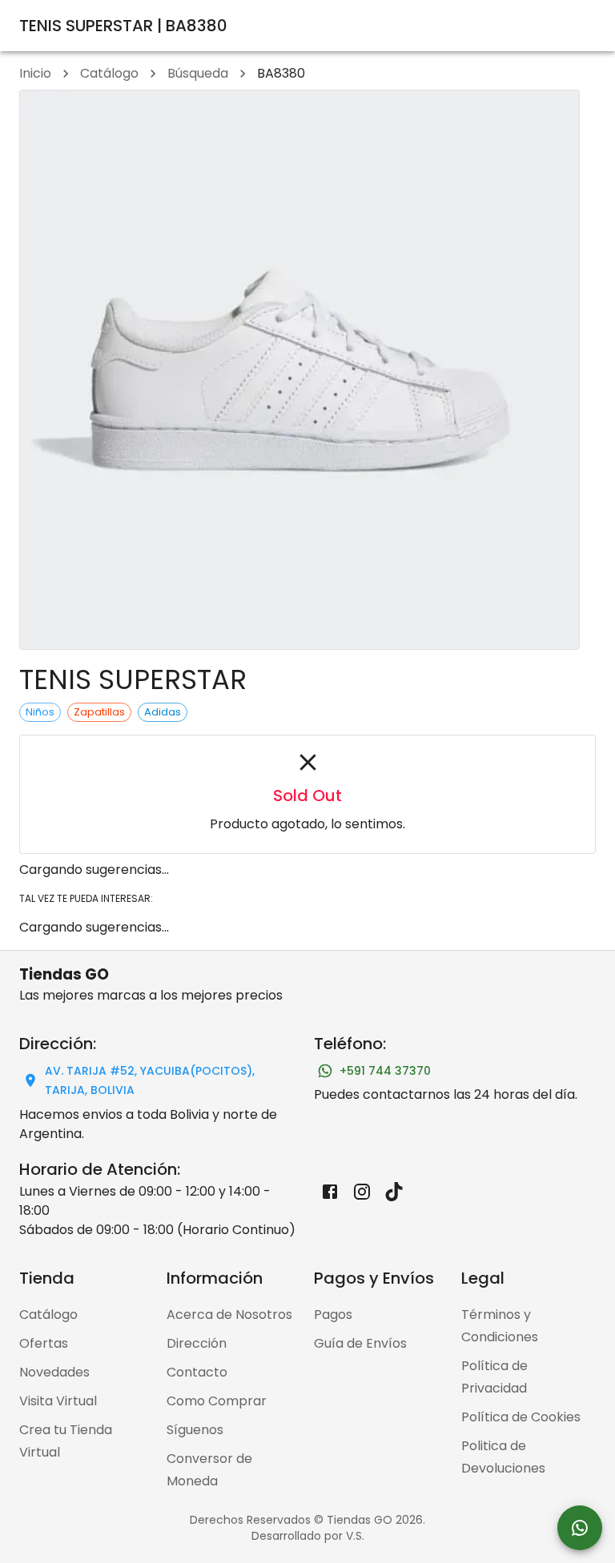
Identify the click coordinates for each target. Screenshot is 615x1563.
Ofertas (43, 1343)
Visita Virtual (58, 1401)
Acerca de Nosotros (229, 1314)
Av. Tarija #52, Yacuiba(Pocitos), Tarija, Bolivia (150, 1081)
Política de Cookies (521, 1417)
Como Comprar (217, 1401)
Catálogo (109, 73)
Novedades (54, 1372)
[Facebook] (330, 1191)
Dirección (197, 1343)
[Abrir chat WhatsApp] (579, 1527)
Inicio (35, 73)
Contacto (197, 1372)
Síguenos (195, 1430)
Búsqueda (197, 73)
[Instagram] (362, 1191)
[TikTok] (394, 1191)
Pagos (333, 1314)
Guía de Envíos (360, 1343)
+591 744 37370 (385, 1071)
